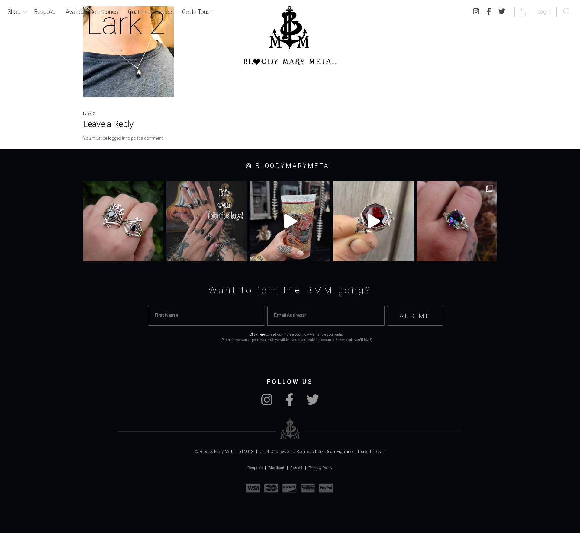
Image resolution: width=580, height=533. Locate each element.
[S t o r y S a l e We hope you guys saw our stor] (457, 221)
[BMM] (290, 428)
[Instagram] (266, 403)
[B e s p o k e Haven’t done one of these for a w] (373, 221)
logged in (116, 138)
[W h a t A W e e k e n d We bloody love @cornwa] (290, 221)
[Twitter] (501, 12)
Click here (257, 334)
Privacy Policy (320, 467)
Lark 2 (89, 113)
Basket (296, 467)
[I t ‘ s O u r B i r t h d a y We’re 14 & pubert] (206, 221)
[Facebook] (289, 403)
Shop (14, 11)
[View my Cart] (524, 12)
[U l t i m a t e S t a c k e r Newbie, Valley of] (123, 221)
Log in (544, 11)
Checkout (276, 467)
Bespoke (44, 11)
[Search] (567, 12)
